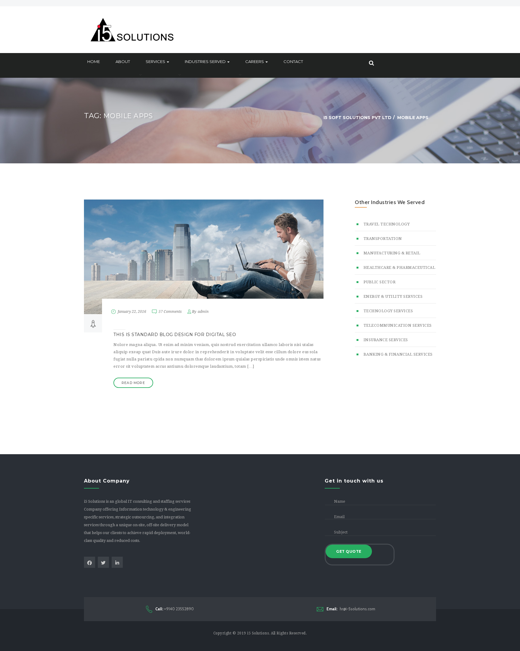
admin (203, 312)
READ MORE (133, 383)
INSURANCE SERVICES (386, 340)
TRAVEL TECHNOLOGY (387, 224)
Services (156, 61)
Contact (293, 61)
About (123, 61)
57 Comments (170, 312)
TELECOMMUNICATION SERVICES (398, 325)
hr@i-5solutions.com (351, 608)
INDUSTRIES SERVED (206, 61)
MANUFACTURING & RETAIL (392, 253)
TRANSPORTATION (383, 238)
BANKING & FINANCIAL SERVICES (398, 354)
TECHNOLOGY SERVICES (388, 311)
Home (93, 61)
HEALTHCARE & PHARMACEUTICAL (399, 267)
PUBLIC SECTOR (379, 282)
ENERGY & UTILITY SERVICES (393, 296)
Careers (255, 61)
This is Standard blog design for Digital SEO (174, 334)
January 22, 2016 (132, 312)
